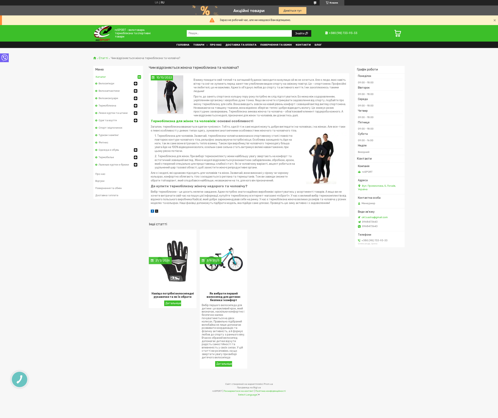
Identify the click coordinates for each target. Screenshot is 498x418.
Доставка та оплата (240, 44)
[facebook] (152, 211)
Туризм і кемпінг (109, 135)
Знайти (300, 33)
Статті (103, 58)
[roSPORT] (102, 33)
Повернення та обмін (276, 44)
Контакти (303, 44)
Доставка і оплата (106, 195)
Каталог (101, 76)
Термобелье (106, 157)
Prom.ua (268, 384)
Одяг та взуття (108, 120)
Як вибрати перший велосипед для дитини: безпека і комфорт (223, 297)
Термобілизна (107, 105)
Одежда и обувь (109, 149)
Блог (318, 44)
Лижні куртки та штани (113, 112)
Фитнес (103, 142)
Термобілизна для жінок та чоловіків (183, 121)
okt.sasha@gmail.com (375, 217)
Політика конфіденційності (270, 391)
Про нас (216, 44)
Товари (198, 44)
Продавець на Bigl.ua (249, 387)
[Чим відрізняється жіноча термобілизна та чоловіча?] (170, 94)
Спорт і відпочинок (110, 127)
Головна (182, 44)
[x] (156, 211)
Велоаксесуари (108, 98)
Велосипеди (106, 83)
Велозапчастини (109, 90)
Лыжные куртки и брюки (114, 164)
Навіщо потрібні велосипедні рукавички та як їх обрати (173, 295)
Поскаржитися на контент (239, 391)
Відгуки (99, 180)
